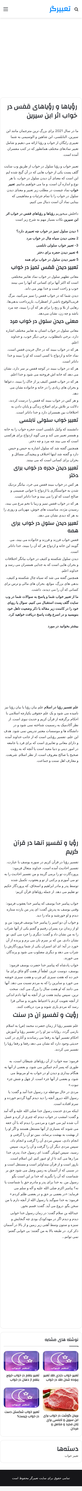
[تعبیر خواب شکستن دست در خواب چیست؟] (21, 1398)
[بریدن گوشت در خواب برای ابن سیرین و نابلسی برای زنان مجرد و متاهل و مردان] (60, 1399)
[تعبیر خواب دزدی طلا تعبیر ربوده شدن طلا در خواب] (60, 1361)
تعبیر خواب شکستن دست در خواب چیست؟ (22, 1414)
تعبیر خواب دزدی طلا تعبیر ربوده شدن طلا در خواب (60, 1377)
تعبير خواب (71, 1455)
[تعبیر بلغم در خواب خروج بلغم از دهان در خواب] (21, 1361)
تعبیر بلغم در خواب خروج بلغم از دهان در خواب (22, 1377)
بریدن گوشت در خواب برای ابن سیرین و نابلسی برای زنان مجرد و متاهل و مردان (60, 1422)
